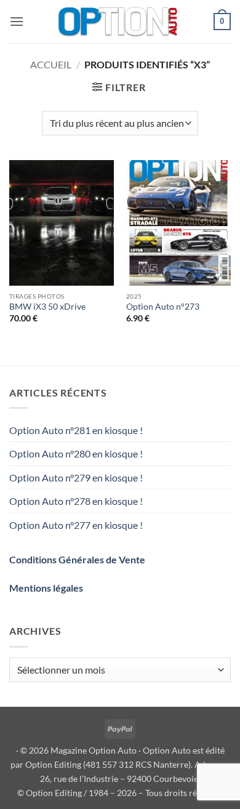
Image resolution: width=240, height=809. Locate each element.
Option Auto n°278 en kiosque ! (76, 501)
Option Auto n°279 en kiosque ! (76, 477)
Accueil (50, 64)
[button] (16, 21)
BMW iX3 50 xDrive (47, 307)
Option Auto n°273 (162, 307)
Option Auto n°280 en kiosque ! (76, 453)
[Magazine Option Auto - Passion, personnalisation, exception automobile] (118, 21)
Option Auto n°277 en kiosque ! (76, 525)
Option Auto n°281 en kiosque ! (76, 430)
